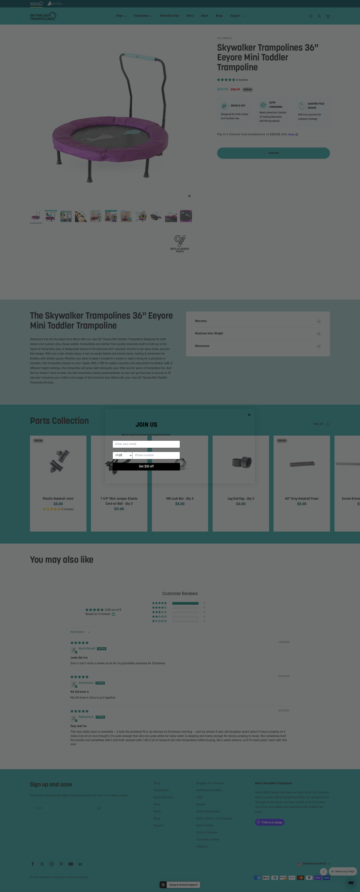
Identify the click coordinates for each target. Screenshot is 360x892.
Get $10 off (146, 466)
